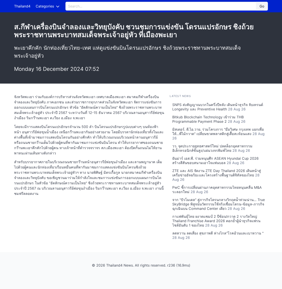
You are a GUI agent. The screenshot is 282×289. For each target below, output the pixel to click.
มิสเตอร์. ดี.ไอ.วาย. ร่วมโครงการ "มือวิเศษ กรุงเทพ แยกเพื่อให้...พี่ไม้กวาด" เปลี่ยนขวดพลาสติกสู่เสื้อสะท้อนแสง (218, 133)
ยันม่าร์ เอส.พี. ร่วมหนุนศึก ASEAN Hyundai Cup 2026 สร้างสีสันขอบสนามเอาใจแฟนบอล (215, 160)
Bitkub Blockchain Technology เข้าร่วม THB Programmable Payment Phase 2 (208, 119)
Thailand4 (22, 6)
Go (262, 6)
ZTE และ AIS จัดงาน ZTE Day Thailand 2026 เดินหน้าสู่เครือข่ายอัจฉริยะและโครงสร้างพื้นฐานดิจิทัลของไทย (216, 175)
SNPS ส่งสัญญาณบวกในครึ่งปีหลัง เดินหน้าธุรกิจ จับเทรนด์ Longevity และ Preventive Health (217, 106)
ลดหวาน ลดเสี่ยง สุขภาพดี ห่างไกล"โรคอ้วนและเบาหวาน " (217, 235)
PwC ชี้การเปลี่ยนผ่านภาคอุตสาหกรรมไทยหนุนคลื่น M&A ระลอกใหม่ (217, 189)
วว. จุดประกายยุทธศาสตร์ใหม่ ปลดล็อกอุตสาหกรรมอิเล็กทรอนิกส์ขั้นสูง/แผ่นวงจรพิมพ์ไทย (212, 148)
